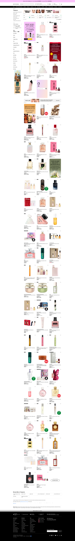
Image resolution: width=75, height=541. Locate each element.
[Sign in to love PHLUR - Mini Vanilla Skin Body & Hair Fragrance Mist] (48, 104)
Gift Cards (56, 6)
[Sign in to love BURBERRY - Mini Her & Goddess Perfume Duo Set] (35, 300)
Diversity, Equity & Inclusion (16, 528)
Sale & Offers (60, 6)
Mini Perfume (58, 506)
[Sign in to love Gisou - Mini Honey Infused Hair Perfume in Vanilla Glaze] (48, 421)
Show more (14, 503)
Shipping (31, 522)
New (13, 6)
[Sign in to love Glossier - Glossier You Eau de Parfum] (60, 125)
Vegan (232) (14, 14)
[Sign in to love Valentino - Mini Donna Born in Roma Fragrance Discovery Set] (48, 472)
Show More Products (55, 480)
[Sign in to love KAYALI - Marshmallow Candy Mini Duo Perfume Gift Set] (35, 179)
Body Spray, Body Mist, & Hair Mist (52, 506)
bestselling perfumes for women (24, 501)
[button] (17, 31)
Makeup (25, 6)
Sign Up (60, 531)
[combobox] (27, 4)
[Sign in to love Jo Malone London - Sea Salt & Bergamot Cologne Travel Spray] (48, 403)
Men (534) (14, 19)
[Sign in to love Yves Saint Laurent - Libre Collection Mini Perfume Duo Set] (60, 231)
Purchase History (23, 523)
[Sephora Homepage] (15, 4)
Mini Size (43, 6)
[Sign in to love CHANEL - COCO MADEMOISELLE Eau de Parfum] (48, 196)
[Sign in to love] (35, 42)
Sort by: (58, 19)
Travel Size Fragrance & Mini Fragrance (25, 507)
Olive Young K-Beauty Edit (19, 6)
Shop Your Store (23, 530)
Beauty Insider (23, 519)
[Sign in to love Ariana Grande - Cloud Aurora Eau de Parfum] (35, 214)
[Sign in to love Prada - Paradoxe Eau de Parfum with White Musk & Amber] (48, 214)
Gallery (22, 521)
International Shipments (32, 524)
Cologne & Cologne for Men (16, 507)
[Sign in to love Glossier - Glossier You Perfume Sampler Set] (35, 196)
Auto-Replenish (23, 526)
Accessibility (31, 530)
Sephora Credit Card (24, 520)
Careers (14, 521)
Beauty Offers (23, 527)
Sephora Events (15, 525)
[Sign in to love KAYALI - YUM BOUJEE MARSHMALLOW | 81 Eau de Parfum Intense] (48, 22)
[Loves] (59, 4)
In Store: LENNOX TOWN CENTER (18, 26)
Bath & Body (38, 6)
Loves (22, 529)
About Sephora (14, 519)
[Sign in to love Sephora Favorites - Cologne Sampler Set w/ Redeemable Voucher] (48, 300)
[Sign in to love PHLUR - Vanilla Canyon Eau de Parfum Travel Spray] (35, 335)
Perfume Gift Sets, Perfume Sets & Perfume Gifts (42, 506)
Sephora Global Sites (15, 527)
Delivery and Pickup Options (33, 521)
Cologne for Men (20, 506)
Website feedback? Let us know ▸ (37, 510)
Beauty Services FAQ (32, 526)
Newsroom (14, 520)
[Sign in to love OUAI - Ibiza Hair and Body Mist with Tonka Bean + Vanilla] (60, 455)
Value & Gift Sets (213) (16, 18)
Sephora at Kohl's (32, 527)
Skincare (28, 6)
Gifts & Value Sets (51, 6)
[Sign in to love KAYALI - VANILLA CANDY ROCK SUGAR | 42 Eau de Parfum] (48, 231)
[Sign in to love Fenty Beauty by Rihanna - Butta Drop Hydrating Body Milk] (35, 369)
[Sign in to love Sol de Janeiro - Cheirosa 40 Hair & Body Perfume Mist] (35, 386)
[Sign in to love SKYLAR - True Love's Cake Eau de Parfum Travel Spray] (60, 403)
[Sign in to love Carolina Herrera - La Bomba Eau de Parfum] (60, 369)
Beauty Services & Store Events (25, 525)
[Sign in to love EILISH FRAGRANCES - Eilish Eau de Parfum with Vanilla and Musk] (60, 104)
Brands (46, 6)
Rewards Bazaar (23, 528)
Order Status (23, 522)
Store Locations (31, 528)
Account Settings (23, 524)
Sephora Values (15, 522)
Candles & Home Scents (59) (17, 20)
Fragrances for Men (24, 506)
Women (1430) (15, 13)
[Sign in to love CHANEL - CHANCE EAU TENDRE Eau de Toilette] (35, 421)
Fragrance (32, 6)
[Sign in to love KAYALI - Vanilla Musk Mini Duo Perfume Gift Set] (48, 265)
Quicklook (42, 32)
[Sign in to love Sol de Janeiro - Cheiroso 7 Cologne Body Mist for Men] (35, 352)
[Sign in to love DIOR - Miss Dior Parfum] (48, 455)
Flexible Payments (32, 529)
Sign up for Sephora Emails (50, 529)
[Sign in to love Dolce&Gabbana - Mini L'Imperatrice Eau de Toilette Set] (60, 248)
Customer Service (32, 519)
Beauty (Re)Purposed (15, 530)
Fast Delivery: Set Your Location (18, 28)
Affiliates (14, 524)
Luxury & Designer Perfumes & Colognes (36, 507)
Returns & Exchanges (32, 520)
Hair (35, 6)
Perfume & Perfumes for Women (32, 506)
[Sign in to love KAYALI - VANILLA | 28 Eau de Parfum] (60, 63)
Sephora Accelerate (15, 529)
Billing (30, 523)
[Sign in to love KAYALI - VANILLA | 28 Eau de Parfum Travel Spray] (48, 125)
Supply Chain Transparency (16, 523)
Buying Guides (31, 525)
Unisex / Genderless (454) (16, 15)
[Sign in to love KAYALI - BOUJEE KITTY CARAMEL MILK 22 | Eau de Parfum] (35, 142)
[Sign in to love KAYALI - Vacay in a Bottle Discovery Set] (35, 455)
